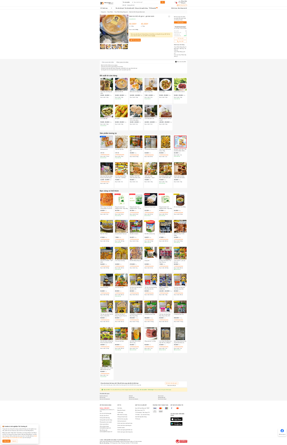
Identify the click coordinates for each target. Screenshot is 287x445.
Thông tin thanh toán (122, 416)
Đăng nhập (184, 1)
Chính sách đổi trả (104, 424)
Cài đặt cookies (121, 427)
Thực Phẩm (110, 12)
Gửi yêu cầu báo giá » (172, 383)
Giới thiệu (119, 408)
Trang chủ (103, 12)
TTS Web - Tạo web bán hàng (142, 414)
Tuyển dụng (120, 412)
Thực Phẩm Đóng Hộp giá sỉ (121, 12)
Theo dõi (181, 38)
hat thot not (131, 397)
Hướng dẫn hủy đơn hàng (106, 419)
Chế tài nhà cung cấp (122, 419)
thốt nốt (124, 5)
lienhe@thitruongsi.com (105, 428)
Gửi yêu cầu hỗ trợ (104, 415)
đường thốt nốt (130, 5)
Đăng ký (183, 2)
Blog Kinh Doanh (121, 410)
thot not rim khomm (133, 399)
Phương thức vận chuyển (106, 422)
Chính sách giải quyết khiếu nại (124, 429)
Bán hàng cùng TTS (182, 5)
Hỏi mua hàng (136, 40)
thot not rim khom (162, 399)
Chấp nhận (6, 441)
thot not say (102, 397)
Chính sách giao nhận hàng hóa (125, 431)
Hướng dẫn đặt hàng (105, 417)
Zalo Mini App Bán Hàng (141, 416)
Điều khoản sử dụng (122, 414)
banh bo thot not (104, 395)
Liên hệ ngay (180, 22)
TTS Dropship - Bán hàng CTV (142, 412)
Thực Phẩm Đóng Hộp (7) (180, 47)
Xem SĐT (181, 41)
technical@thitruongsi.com (106, 431)
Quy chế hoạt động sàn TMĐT (142, 408)
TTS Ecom (137, 419)
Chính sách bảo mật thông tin (124, 425)
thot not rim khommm (105, 399)
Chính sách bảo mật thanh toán (124, 423)
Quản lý (14, 441)
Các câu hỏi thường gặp (105, 413)
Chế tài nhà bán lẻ (121, 421)
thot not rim (160, 395)
